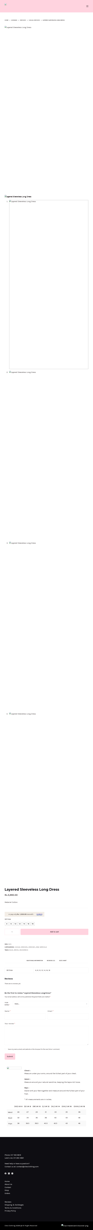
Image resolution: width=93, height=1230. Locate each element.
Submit (10, 1056)
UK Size (8, 919)
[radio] (7, 924)
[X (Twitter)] (9, 1173)
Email (51, 1011)
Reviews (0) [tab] (51, 960)
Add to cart (54, 932)
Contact (8, 1187)
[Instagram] (12, 1173)
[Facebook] (5, 1173)
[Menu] (87, 6)
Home (7, 1181)
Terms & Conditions (13, 1208)
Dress (16, 950)
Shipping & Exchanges (14, 1205)
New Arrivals (41, 947)
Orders (7, 1193)
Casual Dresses (21, 947)
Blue (11, 950)
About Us (8, 1184)
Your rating (7, 1004)
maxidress (24, 950)
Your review (10, 1024)
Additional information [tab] (35, 960)
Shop (7, 1190)
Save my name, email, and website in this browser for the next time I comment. (34, 1049)
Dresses (32, 947)
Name (8, 1011)
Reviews (8, 1202)
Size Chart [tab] (63, 960)
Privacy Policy (10, 1211)
